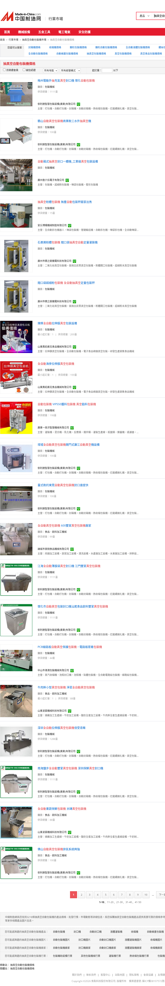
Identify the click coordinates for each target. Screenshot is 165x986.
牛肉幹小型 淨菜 (66, 687)
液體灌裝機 (116, 931)
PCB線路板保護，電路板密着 (70, 647)
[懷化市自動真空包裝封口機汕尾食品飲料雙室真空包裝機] (16, 620)
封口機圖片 (84, 940)
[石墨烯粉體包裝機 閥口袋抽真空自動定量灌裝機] (16, 255)
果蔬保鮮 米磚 (62, 808)
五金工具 (44, 32)
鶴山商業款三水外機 (64, 121)
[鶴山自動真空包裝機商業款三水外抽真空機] (16, 134)
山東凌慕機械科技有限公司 (52, 710)
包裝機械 (50, 87)
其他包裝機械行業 (90, 956)
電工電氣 (64, 32)
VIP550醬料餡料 (67, 404)
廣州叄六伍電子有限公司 (51, 180)
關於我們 (77, 975)
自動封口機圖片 (107, 940)
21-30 (119, 902)
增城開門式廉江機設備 (69, 444)
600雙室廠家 (64, 525)
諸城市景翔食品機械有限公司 (53, 549)
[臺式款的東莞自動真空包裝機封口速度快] (16, 498)
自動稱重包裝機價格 (67, 53)
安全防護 (84, 32)
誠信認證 (31, 70)
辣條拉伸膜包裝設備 (57, 323)
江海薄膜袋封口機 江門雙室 (69, 566)
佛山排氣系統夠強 (59, 849)
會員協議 (148, 975)
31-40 (129, 902)
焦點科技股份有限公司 (103, 981)
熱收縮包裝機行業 (139, 956)
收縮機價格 (55, 47)
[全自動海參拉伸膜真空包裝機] (16, 377)
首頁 (7, 32)
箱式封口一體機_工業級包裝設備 (68, 161)
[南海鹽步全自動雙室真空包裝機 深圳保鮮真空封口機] (16, 781)
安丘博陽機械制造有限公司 (52, 225)
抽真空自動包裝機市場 (34, 39)
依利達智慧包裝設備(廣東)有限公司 (56, 104)
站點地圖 (120, 975)
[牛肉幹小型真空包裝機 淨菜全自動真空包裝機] (16, 700)
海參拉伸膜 (56, 363)
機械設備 (24, 32)
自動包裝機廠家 (61, 948)
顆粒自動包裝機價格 (106, 47)
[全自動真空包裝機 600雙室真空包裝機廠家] (16, 539)
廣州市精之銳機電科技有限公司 (54, 261)
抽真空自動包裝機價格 (22, 965)
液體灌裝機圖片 (133, 940)
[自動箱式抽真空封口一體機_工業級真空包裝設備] (16, 175)
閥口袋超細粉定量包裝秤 (66, 283)
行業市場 (55, 18)
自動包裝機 (59, 931)
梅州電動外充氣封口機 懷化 (66, 80)
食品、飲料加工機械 (56, 532)
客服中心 (105, 975)
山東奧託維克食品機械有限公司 (54, 346)
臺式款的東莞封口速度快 (63, 485)
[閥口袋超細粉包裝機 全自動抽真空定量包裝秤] (16, 296)
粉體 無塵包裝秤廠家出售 (65, 202)
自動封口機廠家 (107, 948)
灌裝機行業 (115, 956)
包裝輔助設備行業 (62, 956)
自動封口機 (96, 931)
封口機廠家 (84, 948)
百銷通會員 (12, 70)
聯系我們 (91, 975)
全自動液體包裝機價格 (138, 47)
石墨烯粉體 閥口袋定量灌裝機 (68, 242)
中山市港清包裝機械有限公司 (53, 670)
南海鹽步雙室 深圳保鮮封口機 (70, 768)
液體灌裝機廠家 (133, 948)
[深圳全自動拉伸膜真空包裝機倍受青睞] (16, 741)
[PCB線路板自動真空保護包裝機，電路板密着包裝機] (16, 660)
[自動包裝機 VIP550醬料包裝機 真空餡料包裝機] (16, 417)
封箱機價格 (34, 47)
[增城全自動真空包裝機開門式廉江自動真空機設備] (16, 458)
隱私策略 (134, 975)
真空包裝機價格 (123, 53)
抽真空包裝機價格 (96, 53)
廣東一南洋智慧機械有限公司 (53, 427)
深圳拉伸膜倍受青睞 (62, 728)
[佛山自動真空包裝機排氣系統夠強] (16, 862)
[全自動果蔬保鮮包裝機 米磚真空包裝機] (16, 822)
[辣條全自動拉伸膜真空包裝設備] (16, 336)
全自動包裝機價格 (38, 53)
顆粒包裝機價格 (78, 47)
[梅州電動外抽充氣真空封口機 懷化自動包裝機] (16, 94)
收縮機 (134, 931)
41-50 (138, 902)
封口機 (77, 931)
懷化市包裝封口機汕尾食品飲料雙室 (73, 606)
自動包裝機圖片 (61, 940)
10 (145, 894)
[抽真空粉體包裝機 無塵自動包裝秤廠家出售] (16, 215)
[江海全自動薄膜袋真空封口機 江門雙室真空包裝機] (16, 579)
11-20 (110, 902)
